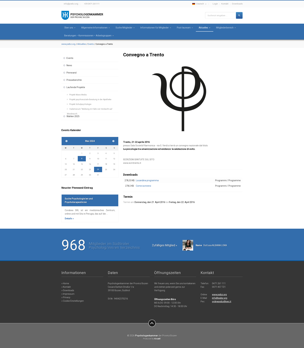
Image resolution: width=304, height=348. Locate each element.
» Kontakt (66, 287)
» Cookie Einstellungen (72, 301)
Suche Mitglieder (124, 27)
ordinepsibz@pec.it (221, 301)
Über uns (68, 27)
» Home (65, 283)
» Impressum (67, 294)
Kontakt (224, 4)
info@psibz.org (71, 4)
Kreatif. (157, 339)
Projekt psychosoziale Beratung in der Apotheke (90, 99)
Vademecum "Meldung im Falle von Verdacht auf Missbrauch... (89, 109)
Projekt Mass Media (78, 95)
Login (215, 4)
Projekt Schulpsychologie (80, 104)
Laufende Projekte (75, 87)
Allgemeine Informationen (94, 27)
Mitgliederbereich (225, 27)
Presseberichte (74, 80)
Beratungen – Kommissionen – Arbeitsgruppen (87, 35)
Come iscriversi (143, 186)
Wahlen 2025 (72, 116)
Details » (69, 218)
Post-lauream (184, 27)
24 (98, 169)
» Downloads (67, 290)
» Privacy (65, 297)
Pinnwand (71, 72)
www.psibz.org (68, 44)
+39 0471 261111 (91, 4)
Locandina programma (147, 180)
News (69, 65)
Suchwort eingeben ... (217, 15)
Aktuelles (203, 27)
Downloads (237, 4)
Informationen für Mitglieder (154, 27)
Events (91, 44)
